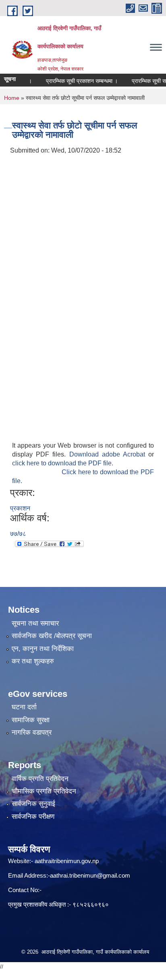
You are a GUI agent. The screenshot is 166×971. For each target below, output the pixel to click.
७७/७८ (18, 533)
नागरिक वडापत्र (32, 732)
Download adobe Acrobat (109, 454)
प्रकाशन (20, 508)
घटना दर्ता (24, 707)
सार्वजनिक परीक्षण (33, 816)
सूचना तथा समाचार (35, 623)
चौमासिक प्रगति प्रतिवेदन (44, 791)
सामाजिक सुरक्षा (31, 720)
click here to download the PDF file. (62, 463)
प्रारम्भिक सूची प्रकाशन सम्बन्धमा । (75, 81)
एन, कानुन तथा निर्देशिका (43, 649)
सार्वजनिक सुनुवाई (33, 804)
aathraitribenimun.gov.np (66, 860)
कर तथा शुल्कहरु (33, 661)
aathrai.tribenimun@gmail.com (90, 875)
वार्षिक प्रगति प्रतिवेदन (40, 779)
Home (11, 98)
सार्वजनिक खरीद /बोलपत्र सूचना (52, 636)
